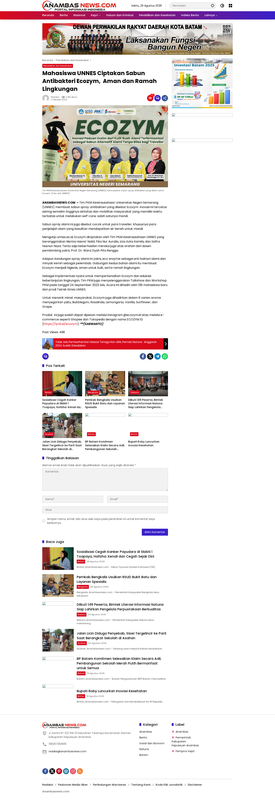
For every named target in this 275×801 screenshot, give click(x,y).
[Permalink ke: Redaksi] (46, 98)
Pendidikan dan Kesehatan (57, 65)
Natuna (135, 392)
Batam (91, 434)
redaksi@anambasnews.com (67, 751)
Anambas (145, 732)
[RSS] (80, 771)
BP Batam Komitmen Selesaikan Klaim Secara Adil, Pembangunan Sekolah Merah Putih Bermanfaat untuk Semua (105, 445)
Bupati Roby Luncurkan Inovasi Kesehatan (143, 443)
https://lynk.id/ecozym (60, 324)
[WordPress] (66, 771)
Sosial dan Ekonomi (151, 743)
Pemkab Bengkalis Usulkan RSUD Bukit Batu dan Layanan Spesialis (105, 403)
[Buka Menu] (230, 5)
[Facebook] (143, 356)
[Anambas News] (79, 5)
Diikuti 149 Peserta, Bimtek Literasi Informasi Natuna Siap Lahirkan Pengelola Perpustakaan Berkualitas (146, 403)
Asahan (49, 434)
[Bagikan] (165, 98)
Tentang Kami (140, 785)
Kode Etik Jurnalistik (169, 785)
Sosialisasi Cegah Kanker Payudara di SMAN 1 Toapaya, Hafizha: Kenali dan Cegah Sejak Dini (62, 403)
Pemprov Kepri (185, 751)
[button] (212, 5)
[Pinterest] (59, 771)
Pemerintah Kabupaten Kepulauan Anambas (185, 741)
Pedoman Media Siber (73, 785)
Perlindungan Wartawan (109, 785)
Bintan (48, 392)
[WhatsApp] (165, 356)
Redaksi (55, 97)
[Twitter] (150, 356)
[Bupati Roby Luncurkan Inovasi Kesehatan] (148, 425)
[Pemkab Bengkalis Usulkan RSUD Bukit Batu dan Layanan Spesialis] (105, 383)
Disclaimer (195, 785)
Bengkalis (93, 392)
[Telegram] (157, 356)
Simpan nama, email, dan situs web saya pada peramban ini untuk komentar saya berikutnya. (101, 521)
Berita (143, 737)
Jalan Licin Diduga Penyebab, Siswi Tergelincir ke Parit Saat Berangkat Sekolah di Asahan (62, 445)
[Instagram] (73, 771)
